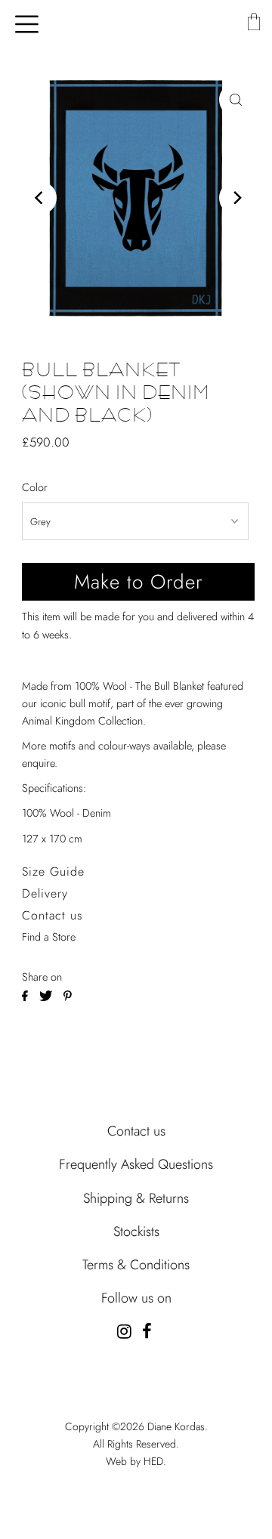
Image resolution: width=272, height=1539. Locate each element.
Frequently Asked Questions (136, 1164)
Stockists (136, 1231)
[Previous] (40, 198)
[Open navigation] (21, 23)
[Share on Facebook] (27, 994)
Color (35, 487)
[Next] (235, 198)
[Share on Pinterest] (67, 994)
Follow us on (136, 1298)
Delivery (45, 893)
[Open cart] (253, 22)
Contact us (52, 915)
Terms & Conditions (136, 1265)
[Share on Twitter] (47, 994)
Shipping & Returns (136, 1198)
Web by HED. (136, 1461)
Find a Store (49, 936)
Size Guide (53, 871)
